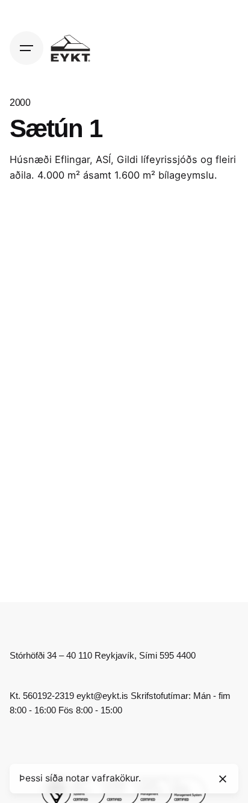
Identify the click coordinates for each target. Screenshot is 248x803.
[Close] (223, 779)
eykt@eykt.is (102, 696)
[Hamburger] (26, 48)
